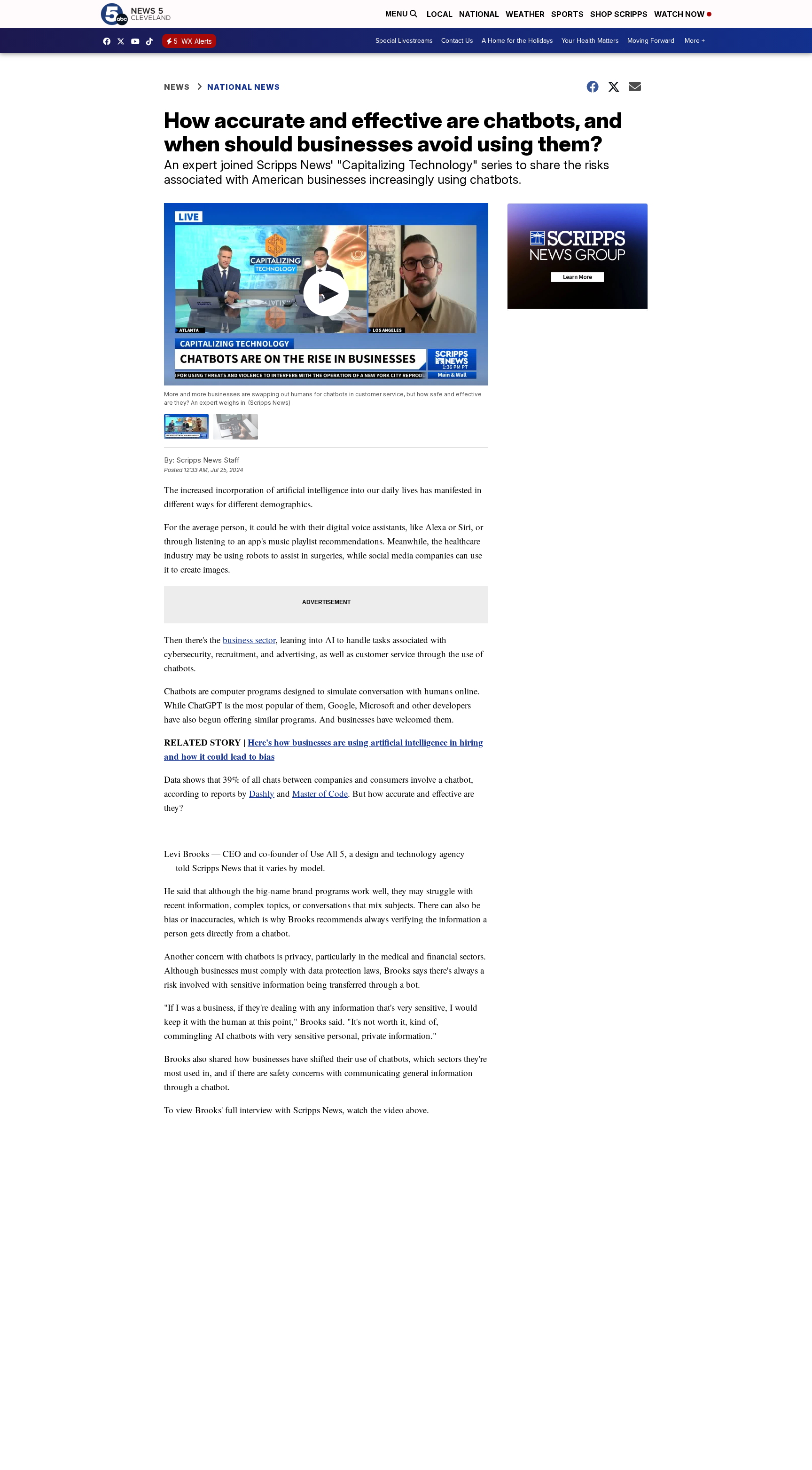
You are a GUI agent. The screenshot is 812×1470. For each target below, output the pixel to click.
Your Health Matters (590, 41)
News (177, 87)
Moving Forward (650, 41)
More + (695, 41)
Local (440, 14)
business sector (249, 639)
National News (243, 87)
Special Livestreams (404, 41)
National (479, 14)
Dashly (261, 793)
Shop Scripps (619, 14)
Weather (525, 14)
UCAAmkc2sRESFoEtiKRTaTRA (137, 41)
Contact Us (457, 41)
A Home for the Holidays (517, 41)
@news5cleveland (151, 41)
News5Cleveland (109, 41)
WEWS (123, 41)
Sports (567, 14)
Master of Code (320, 793)
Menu (397, 14)
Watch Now (680, 14)
